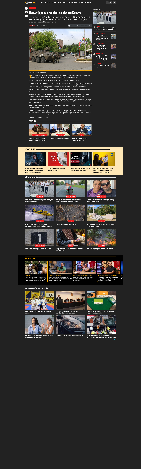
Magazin (65, 2)
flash (34, 25)
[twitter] (26, 12)
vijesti (30, 25)
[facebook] (26, 8)
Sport (59, 2)
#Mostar (41, 2)
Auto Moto (88, 2)
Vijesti (54, 2)
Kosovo (32, 117)
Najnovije (47, 2)
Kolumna (81, 2)
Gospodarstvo (73, 2)
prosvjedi (39, 117)
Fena (38, 25)
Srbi (47, 117)
